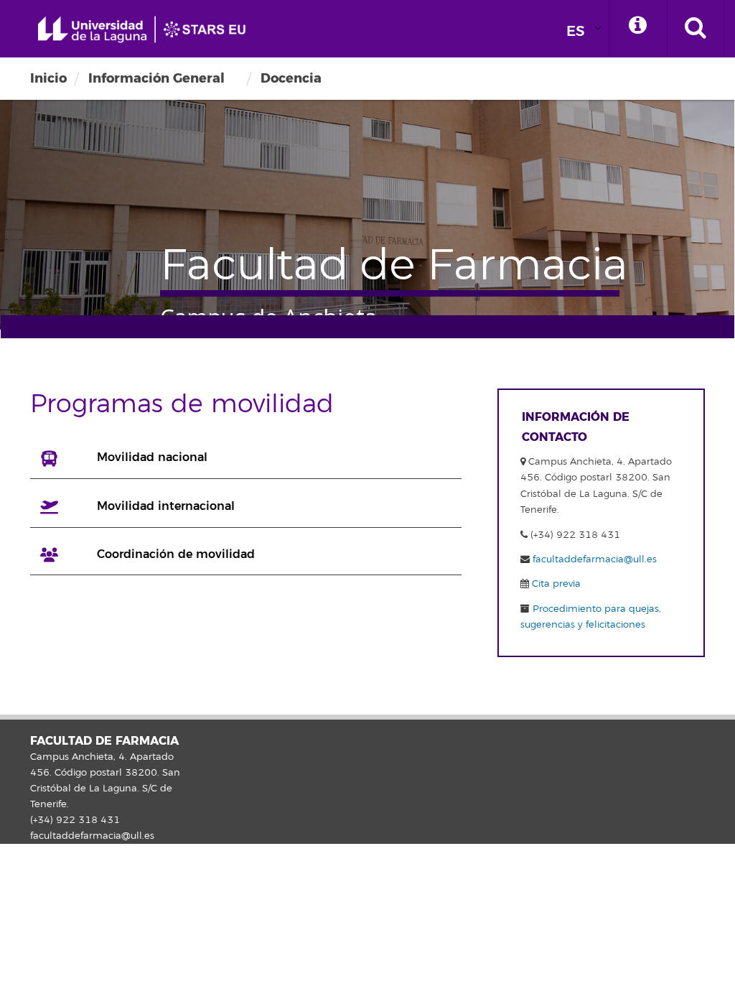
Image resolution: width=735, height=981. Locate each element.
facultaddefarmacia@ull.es (595, 559)
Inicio (48, 78)
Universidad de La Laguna (147, 30)
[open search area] (695, 28)
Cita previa (555, 584)
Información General (156, 78)
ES (575, 31)
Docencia (291, 78)
